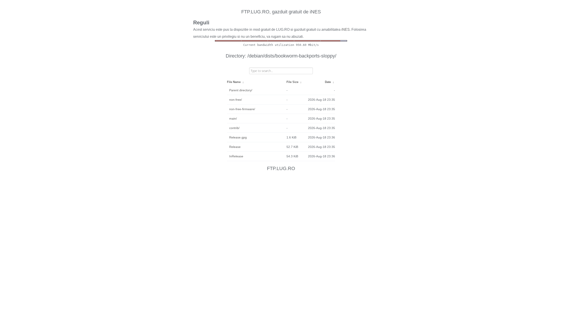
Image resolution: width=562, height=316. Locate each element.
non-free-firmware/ (242, 109)
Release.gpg (238, 137)
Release (235, 147)
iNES (345, 29)
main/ (233, 118)
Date (328, 82)
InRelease (236, 156)
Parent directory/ (240, 90)
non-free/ (235, 99)
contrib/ (234, 128)
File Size (292, 82)
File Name (234, 82)
